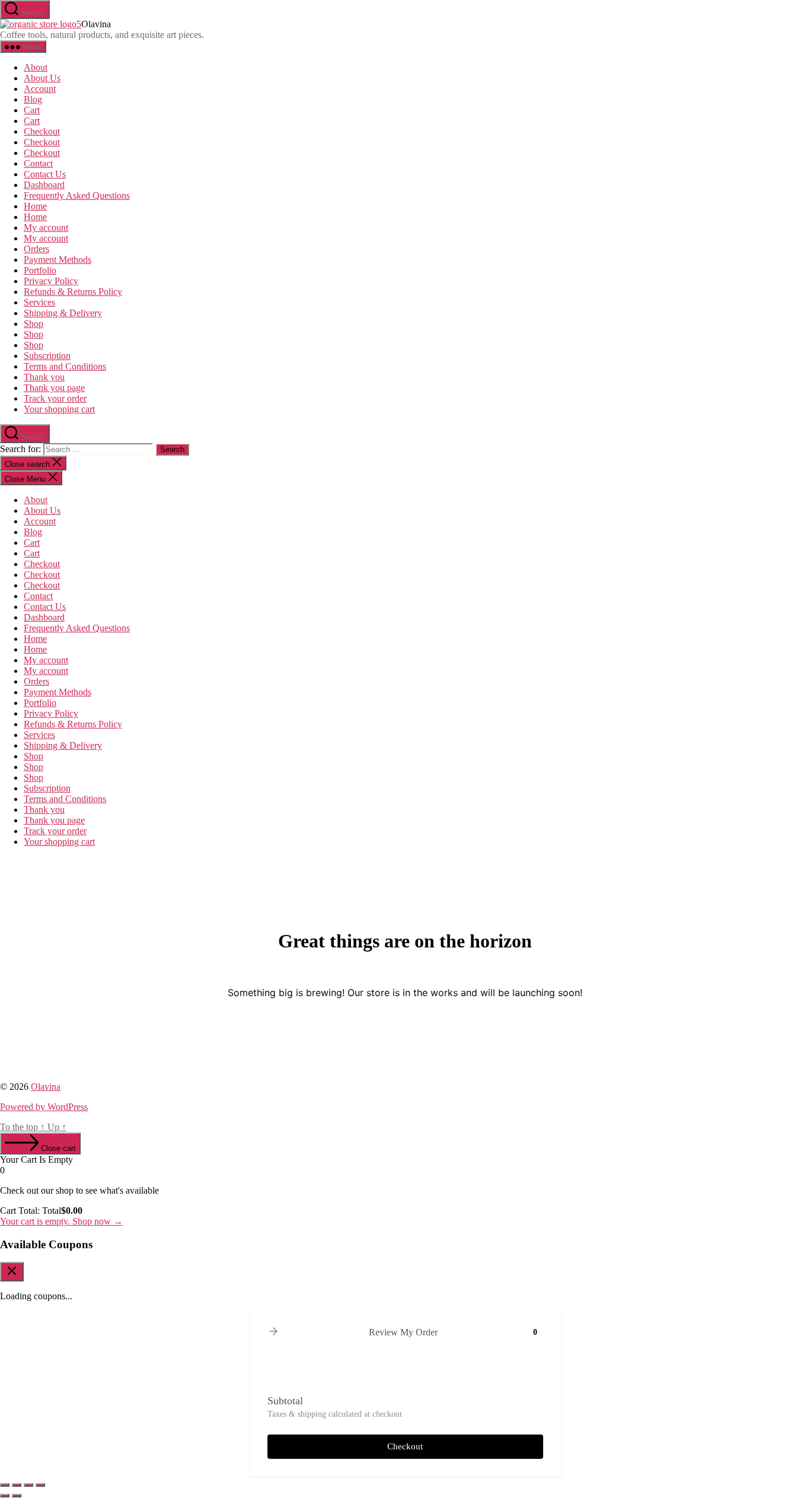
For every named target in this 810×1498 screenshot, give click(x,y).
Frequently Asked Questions (77, 195)
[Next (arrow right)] (16, 1495)
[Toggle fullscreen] (16, 1485)
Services (39, 302)
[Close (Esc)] (40, 1485)
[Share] (28, 1485)
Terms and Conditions (65, 366)
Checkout (42, 131)
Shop (33, 324)
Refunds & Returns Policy (73, 292)
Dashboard (44, 185)
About (35, 67)
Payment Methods (57, 260)
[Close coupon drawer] (12, 1271)
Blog (33, 99)
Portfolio (40, 270)
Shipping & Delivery (63, 313)
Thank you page (54, 388)
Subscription (47, 356)
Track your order (55, 398)
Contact (38, 163)
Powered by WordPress (44, 1107)
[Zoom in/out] (4, 1485)
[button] (273, 1332)
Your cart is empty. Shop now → (61, 1221)
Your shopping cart (59, 409)
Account (40, 89)
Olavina (45, 1087)
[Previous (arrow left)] (4, 1495)
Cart (32, 110)
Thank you (44, 377)
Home (35, 206)
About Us (42, 78)
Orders (36, 249)
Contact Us (45, 174)
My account (46, 227)
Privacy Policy (51, 281)
